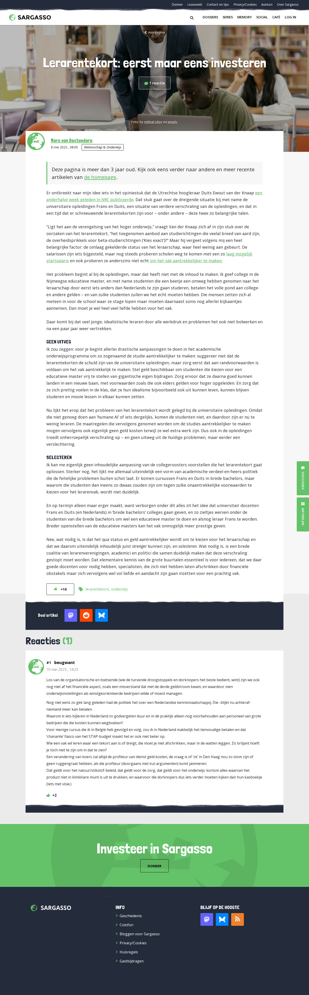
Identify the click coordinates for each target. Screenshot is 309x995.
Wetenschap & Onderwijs (102, 147)
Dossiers (210, 17)
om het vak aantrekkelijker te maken (186, 260)
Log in (290, 17)
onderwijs (119, 589)
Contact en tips (218, 4)
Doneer (177, 4)
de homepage (100, 177)
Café (276, 17)
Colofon (126, 924)
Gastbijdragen (132, 961)
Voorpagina (156, 32)
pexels (172, 122)
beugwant (64, 662)
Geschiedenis (131, 915)
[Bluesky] (222, 919)
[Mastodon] (206, 919)
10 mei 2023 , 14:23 (62, 669)
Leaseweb (194, 4)
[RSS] (237, 919)
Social (262, 17)
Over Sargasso (288, 4)
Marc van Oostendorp (72, 140)
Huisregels (129, 952)
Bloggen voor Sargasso (140, 933)
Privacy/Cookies (245, 4)
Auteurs (267, 4)
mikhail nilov (153, 122)
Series (228, 17)
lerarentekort (97, 589)
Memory (244, 17)
